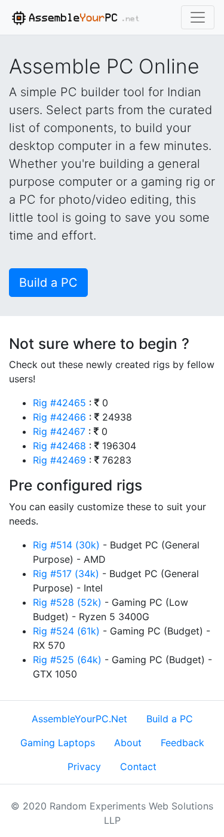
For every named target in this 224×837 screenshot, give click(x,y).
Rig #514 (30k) (66, 545)
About (128, 743)
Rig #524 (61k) (66, 631)
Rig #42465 (59, 403)
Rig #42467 (59, 431)
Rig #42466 (59, 417)
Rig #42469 (59, 460)
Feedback (182, 743)
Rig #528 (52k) (67, 602)
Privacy (84, 766)
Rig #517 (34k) (66, 574)
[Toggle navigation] (197, 17)
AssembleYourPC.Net (79, 719)
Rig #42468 (59, 446)
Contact (138, 766)
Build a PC (48, 282)
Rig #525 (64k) (67, 660)
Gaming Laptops (57, 743)
